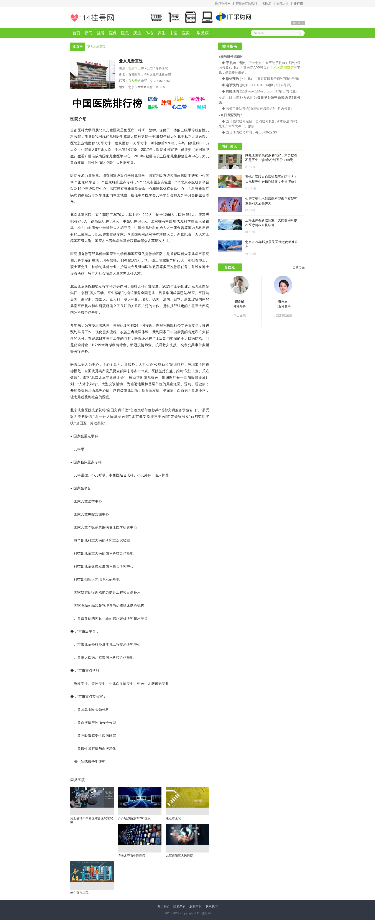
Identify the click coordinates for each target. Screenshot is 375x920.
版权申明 (195, 906)
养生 (161, 33)
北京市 (132, 68)
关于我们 (163, 906)
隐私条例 (179, 906)
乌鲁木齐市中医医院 (131, 855)
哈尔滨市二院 (79, 892)
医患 (125, 33)
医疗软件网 (222, 3)
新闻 (88, 33)
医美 (186, 33)
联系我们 (212, 906)
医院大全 (282, 3)
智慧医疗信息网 (246, 3)
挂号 (101, 33)
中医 (174, 33)
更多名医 (299, 267)
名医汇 (266, 3)
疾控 (137, 33)
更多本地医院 (96, 46)
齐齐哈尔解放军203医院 (134, 818)
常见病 (203, 33)
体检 (149, 33)
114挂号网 (92, 18)
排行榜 (298, 3)
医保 (113, 33)
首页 (76, 33)
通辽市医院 (173, 818)
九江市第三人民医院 (179, 855)
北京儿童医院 (131, 61)
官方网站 (134, 80)
